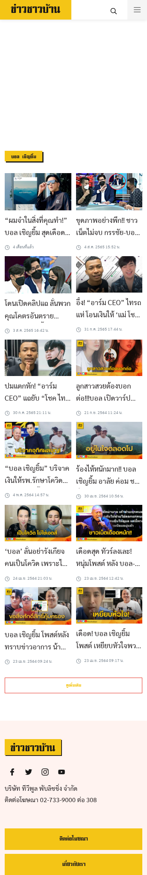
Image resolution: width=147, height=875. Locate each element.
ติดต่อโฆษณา (73, 838)
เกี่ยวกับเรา (73, 864)
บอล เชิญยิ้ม (23, 157)
